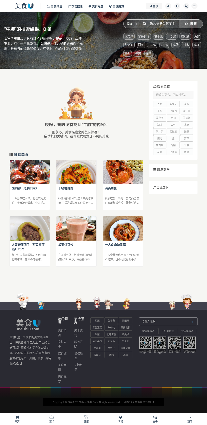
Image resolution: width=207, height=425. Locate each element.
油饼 (159, 124)
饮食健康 (62, 355)
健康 (86, 421)
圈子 (155, 421)
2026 (152, 44)
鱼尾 (97, 334)
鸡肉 (197, 44)
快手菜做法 (187, 331)
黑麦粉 (125, 341)
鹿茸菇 (111, 341)
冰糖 (125, 355)
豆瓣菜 (97, 348)
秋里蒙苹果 (125, 349)
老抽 (173, 117)
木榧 (186, 124)
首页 (17, 421)
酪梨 (173, 145)
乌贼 (186, 145)
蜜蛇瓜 (173, 131)
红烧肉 (129, 44)
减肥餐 (185, 36)
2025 (164, 44)
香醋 (111, 355)
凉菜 (148, 53)
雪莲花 (97, 355)
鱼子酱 (111, 320)
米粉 (159, 111)
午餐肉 (111, 327)
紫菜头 (173, 104)
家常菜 (129, 36)
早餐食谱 (143, 36)
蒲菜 (186, 138)
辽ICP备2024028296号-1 (139, 402)
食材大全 (62, 344)
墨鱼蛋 (159, 117)
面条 (141, 44)
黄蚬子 (111, 348)
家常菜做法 (148, 331)
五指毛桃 (125, 327)
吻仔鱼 (186, 111)
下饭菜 (172, 36)
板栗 (97, 320)
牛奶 (127, 53)
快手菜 (158, 36)
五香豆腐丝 (97, 328)
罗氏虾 (186, 117)
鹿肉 (159, 138)
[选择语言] (186, 6)
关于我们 (78, 332)
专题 (120, 421)
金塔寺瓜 (97, 341)
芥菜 (159, 104)
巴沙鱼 (173, 152)
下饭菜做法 (168, 331)
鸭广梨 (159, 131)
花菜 (159, 152)
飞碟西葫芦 (173, 111)
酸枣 (186, 131)
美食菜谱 (62, 332)
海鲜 (197, 36)
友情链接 (78, 367)
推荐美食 (21, 155)
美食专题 (62, 367)
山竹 (173, 124)
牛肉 (138, 53)
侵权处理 (78, 355)
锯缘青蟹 (111, 334)
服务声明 (78, 344)
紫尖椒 (125, 334)
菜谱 (51, 421)
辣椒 (186, 44)
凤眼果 (125, 320)
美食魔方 (62, 379)
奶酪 (186, 152)
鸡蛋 (175, 44)
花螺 (186, 104)
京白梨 (159, 145)
